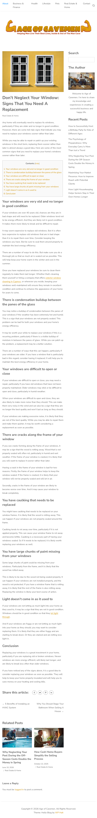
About (5, 3)
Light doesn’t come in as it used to (20, 190)
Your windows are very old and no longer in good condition (31, 169)
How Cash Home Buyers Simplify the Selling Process (48, 755)
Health (34, 3)
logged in (19, 789)
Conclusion (10, 193)
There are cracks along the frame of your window (27, 179)
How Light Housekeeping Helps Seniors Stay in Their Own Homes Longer (81, 193)
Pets (57, 3)
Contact (86, 3)
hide (37, 163)
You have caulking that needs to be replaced (24, 183)
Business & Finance (18, 5)
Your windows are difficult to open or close (24, 176)
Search (73, 53)
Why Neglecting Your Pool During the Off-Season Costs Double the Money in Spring (16, 757)
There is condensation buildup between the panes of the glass (33, 172)
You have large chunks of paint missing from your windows (31, 186)
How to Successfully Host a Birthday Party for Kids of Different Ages (81, 130)
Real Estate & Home (70, 5)
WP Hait (59, 812)
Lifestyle (46, 3)
